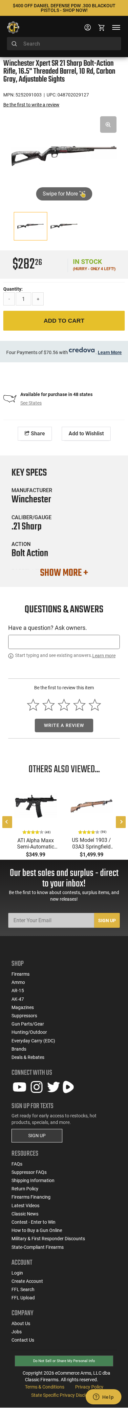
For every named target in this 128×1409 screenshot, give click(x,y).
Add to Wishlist (86, 433)
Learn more (104, 655)
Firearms (20, 974)
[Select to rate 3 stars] (64, 705)
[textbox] (64, 642)
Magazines (22, 1007)
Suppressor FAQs (29, 1172)
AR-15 (17, 990)
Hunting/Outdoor (29, 1032)
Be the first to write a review (31, 104)
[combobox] (64, 43)
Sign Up (107, 920)
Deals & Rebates (27, 1057)
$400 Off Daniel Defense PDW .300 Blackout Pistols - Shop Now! (64, 8)
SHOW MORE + (64, 573)
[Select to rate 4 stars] (79, 705)
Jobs (16, 1331)
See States (31, 403)
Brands (18, 1049)
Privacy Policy (89, 1387)
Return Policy (24, 1188)
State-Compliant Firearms (37, 1247)
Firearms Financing (31, 1197)
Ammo (18, 982)
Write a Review (64, 725)
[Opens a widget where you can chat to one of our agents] (103, 1397)
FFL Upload (23, 1297)
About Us (20, 1323)
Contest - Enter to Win (33, 1222)
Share (37, 433)
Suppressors (24, 1015)
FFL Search (22, 1289)
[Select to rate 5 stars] (94, 705)
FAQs (16, 1164)
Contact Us (22, 1340)
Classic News (24, 1213)
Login (17, 1273)
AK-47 (17, 999)
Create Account (27, 1281)
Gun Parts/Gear (27, 1024)
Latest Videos (25, 1205)
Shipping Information (32, 1180)
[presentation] (7, 822)
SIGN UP (37, 1135)
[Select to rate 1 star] (33, 705)
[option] (64, 155)
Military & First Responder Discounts (48, 1238)
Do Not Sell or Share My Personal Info (64, 1361)
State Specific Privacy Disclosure (64, 1395)
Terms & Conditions (44, 1387)
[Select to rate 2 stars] (48, 705)
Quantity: (13, 289)
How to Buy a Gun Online (36, 1230)
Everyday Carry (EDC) (33, 1040)
